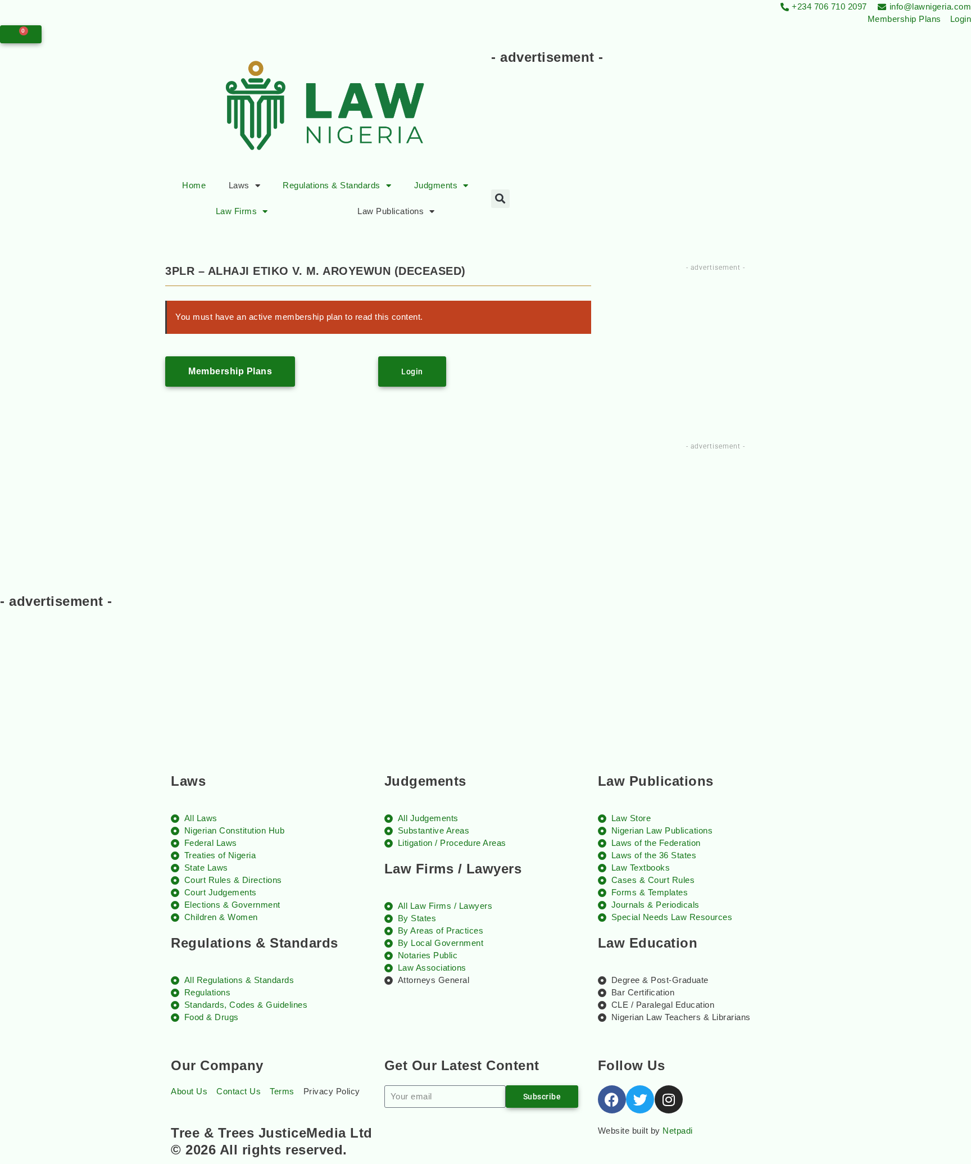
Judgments (436, 185)
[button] (500, 198)
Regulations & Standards (331, 185)
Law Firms (236, 211)
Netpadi (678, 1130)
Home (194, 185)
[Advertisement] (695, 102)
